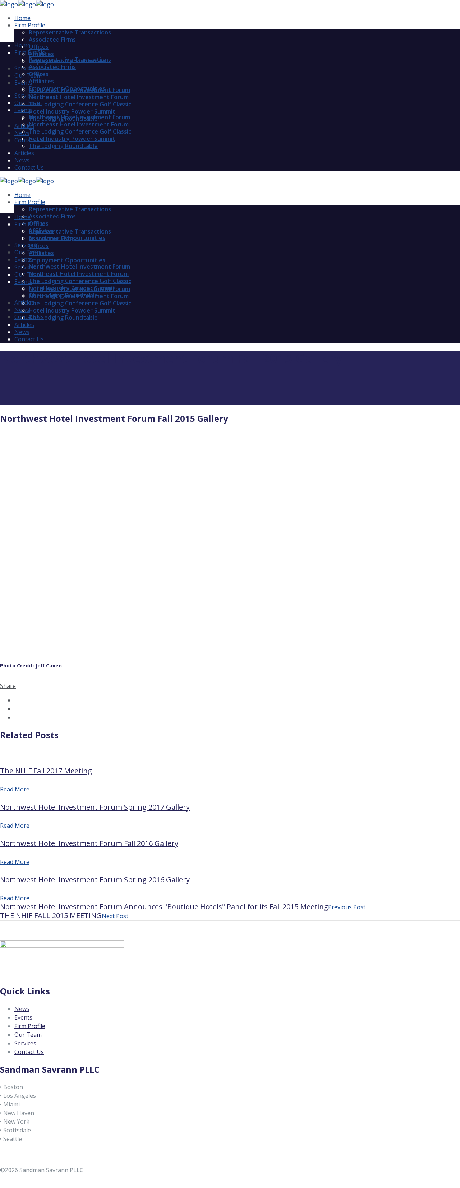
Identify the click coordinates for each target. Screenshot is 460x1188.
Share (8, 686)
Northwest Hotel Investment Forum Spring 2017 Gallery (95, 807)
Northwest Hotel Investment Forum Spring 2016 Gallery (95, 879)
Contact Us (29, 1052)
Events (23, 1017)
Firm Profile (29, 1026)
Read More (14, 789)
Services (25, 1043)
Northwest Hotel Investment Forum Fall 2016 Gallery (89, 843)
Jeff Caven (49, 665)
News (21, 1009)
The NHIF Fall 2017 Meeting (46, 771)
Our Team (28, 1035)
